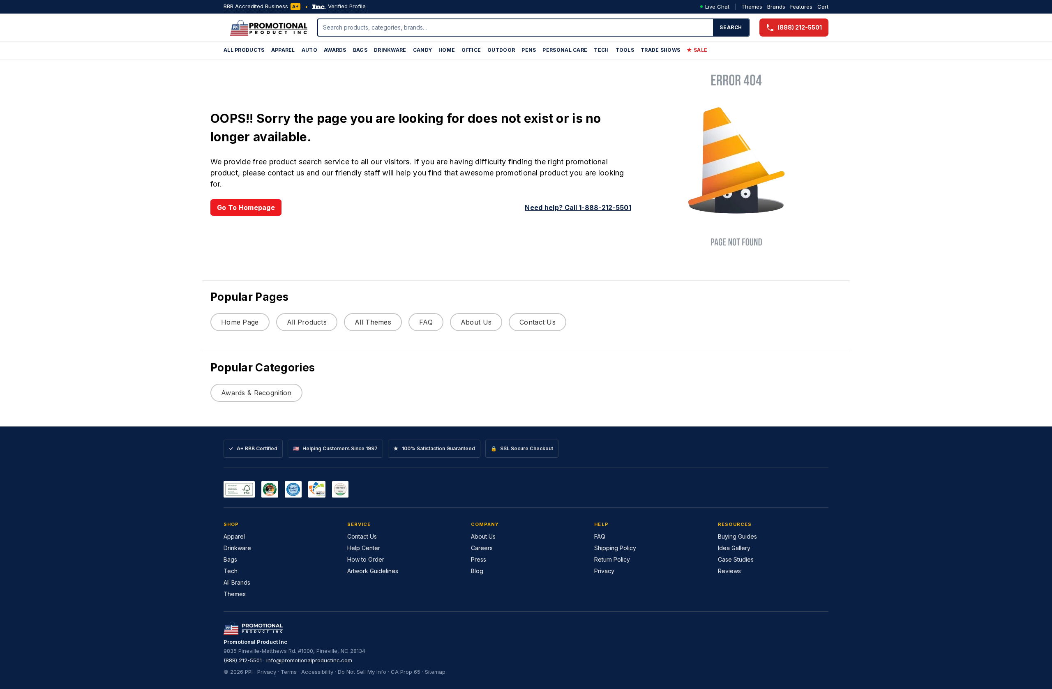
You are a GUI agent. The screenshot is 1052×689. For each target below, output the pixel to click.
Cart (822, 6)
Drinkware (390, 50)
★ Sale (697, 50)
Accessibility (317, 671)
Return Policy (612, 559)
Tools (625, 50)
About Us (476, 322)
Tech (601, 50)
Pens (528, 50)
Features (801, 6)
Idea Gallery (734, 547)
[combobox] (515, 27)
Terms (289, 671)
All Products (244, 50)
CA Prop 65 (405, 671)
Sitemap (435, 671)
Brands (776, 6)
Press (478, 559)
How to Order (365, 559)
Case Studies (736, 559)
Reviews (729, 570)
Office (471, 50)
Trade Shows (660, 50)
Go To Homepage (246, 207)
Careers (482, 547)
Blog (477, 570)
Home (446, 50)
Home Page (240, 322)
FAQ (426, 322)
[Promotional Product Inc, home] (268, 27)
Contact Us (537, 322)
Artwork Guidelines (372, 570)
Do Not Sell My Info (362, 671)
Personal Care (564, 50)
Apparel (283, 50)
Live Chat (717, 6)
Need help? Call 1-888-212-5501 (578, 207)
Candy (422, 50)
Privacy (604, 570)
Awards (335, 50)
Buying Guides (737, 536)
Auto (309, 50)
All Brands (237, 582)
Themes (751, 6)
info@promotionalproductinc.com (309, 660)
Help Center (363, 547)
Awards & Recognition (256, 393)
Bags (360, 50)
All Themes (373, 322)
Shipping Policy (615, 547)
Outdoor (501, 50)
